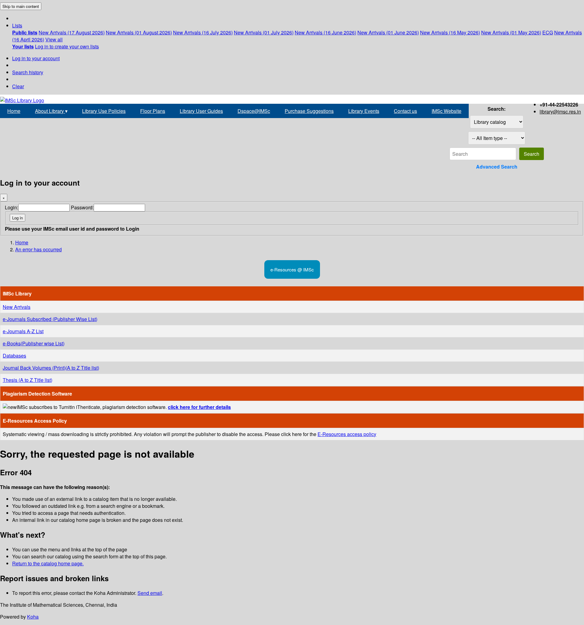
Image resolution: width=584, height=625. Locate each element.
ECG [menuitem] (547, 32)
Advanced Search (496, 166)
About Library (51, 110)
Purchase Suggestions (309, 110)
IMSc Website (446, 110)
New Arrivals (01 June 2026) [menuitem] (388, 32)
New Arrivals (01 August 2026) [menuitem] (139, 32)
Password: (82, 207)
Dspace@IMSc (254, 110)
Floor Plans (152, 110)
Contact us (405, 110)
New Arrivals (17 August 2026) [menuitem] (72, 32)
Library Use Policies (104, 110)
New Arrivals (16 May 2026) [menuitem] (450, 32)
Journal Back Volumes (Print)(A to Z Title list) (51, 367)
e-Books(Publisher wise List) (33, 343)
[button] (17, 25)
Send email (149, 592)
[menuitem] (24, 32)
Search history (27, 72)
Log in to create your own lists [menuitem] (67, 46)
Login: (11, 207)
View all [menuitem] (54, 39)
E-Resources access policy (347, 434)
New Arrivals (16, 306)
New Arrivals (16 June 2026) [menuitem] (325, 32)
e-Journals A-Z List (23, 331)
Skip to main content (20, 6)
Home (13, 110)
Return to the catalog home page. (48, 563)
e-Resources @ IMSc (292, 269)
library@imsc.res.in (560, 111)
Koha (33, 616)
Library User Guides (201, 110)
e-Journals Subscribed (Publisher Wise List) (50, 319)
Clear (18, 86)
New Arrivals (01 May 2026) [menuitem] (511, 32)
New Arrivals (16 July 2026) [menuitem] (203, 32)
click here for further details (199, 406)
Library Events (363, 110)
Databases (14, 355)
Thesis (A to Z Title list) (27, 379)
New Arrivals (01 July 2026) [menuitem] (264, 32)
